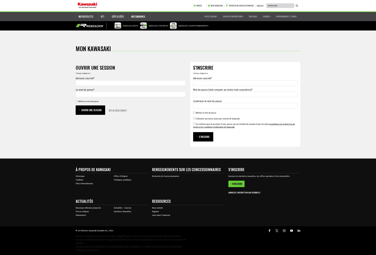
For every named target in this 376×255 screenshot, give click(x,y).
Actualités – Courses (122, 208)
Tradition (79, 180)
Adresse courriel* (85, 78)
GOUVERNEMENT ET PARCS (286, 16)
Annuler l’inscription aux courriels (244, 192)
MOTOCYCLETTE (86, 16)
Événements (81, 215)
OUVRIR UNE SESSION (91, 110)
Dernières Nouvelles (122, 211)
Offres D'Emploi (120, 176)
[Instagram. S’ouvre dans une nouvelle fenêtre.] (284, 230)
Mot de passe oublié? (118, 110)
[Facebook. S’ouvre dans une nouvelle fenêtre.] (269, 230)
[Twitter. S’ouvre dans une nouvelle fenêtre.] (276, 230)
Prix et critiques (82, 211)
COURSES (267, 16)
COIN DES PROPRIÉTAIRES (233, 16)
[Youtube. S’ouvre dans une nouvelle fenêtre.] (291, 230)
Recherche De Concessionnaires (165, 176)
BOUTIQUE (253, 16)
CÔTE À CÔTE (118, 16)
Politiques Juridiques (122, 180)
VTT (103, 16)
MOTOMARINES (138, 16)
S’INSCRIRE (204, 137)
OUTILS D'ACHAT (210, 16)
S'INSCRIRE (237, 184)
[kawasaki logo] (87, 5)
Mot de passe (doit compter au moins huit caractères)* (222, 89)
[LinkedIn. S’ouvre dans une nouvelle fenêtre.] (298, 230)
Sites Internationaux (84, 183)
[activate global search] (297, 6)
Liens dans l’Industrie (161, 215)
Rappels (155, 211)
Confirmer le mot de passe (207, 101)
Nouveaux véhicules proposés (88, 208)
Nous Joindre (157, 208)
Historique (80, 176)
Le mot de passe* (85, 89)
